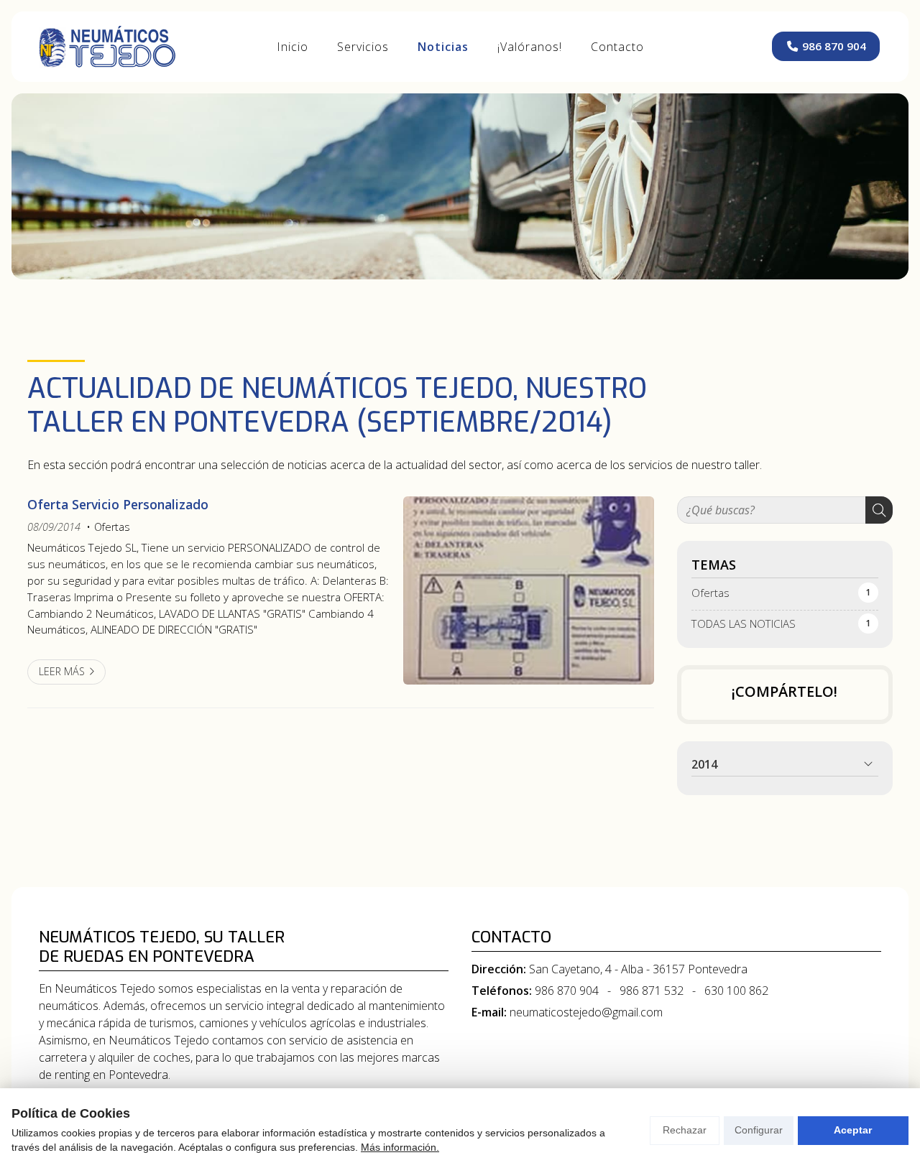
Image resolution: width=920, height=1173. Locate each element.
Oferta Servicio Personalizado (117, 504)
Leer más (62, 671)
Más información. (400, 1147)
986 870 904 (567, 990)
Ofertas (112, 527)
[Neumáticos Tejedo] (107, 47)
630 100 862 (736, 990)
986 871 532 (652, 990)
